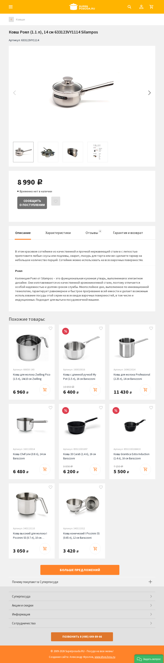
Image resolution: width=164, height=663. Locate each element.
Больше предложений (80, 570)
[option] (82, 92)
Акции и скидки (22, 605)
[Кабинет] (141, 7)
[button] (148, 658)
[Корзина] (151, 7)
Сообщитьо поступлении (32, 203)
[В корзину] (44, 389)
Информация (21, 614)
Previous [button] (14, 92)
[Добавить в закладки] (51, 329)
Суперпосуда (21, 596)
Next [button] (149, 92)
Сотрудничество (24, 623)
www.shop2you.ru (105, 657)
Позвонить (82, 636)
